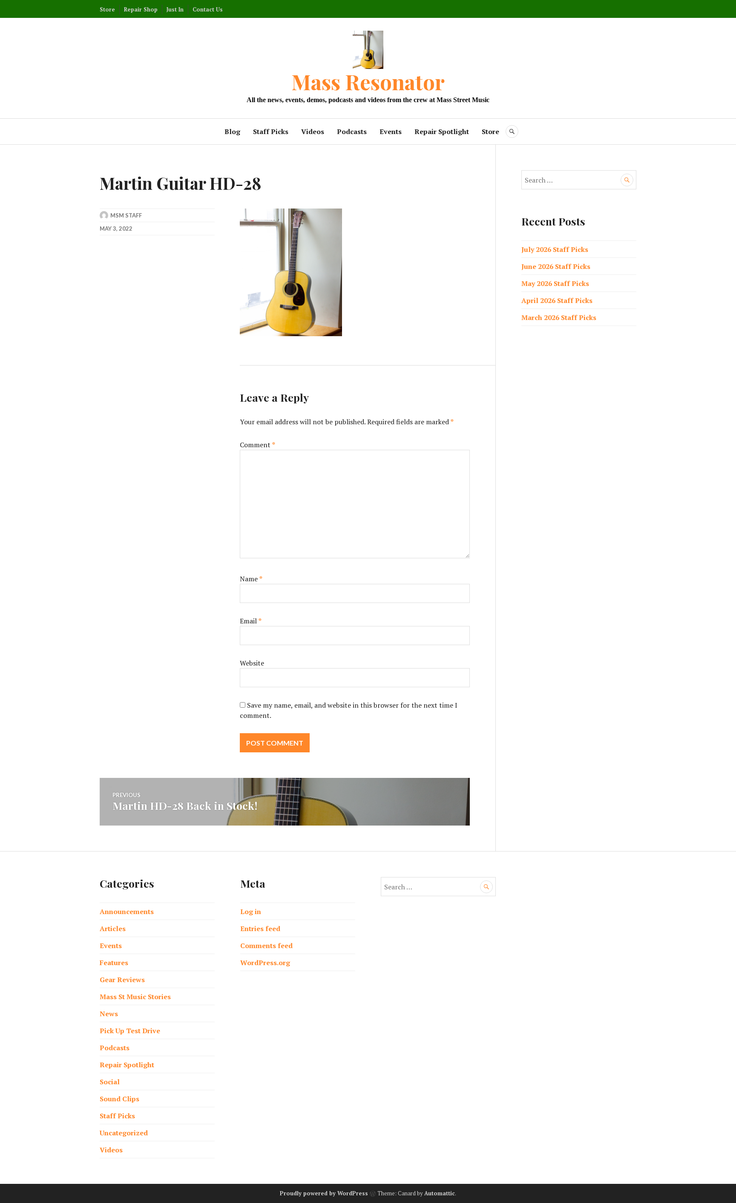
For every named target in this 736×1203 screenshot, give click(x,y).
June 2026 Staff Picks (555, 266)
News (109, 1013)
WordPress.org (265, 962)
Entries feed (260, 928)
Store (107, 9)
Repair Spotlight (441, 131)
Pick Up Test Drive (130, 1030)
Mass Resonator (368, 81)
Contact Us (208, 9)
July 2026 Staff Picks (554, 249)
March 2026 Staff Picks (558, 317)
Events (391, 131)
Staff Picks (270, 131)
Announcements (127, 911)
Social (110, 1081)
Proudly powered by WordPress (324, 1193)
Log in (250, 911)
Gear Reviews (122, 979)
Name (251, 578)
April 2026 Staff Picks (556, 300)
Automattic (439, 1193)
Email (251, 621)
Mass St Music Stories (135, 996)
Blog (232, 131)
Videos (312, 131)
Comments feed (266, 945)
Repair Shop (141, 9)
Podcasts (352, 131)
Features (114, 962)
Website (252, 663)
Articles (113, 928)
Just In (175, 9)
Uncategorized (124, 1132)
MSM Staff (126, 215)
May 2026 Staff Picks (555, 283)
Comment (257, 444)
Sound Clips (119, 1098)
